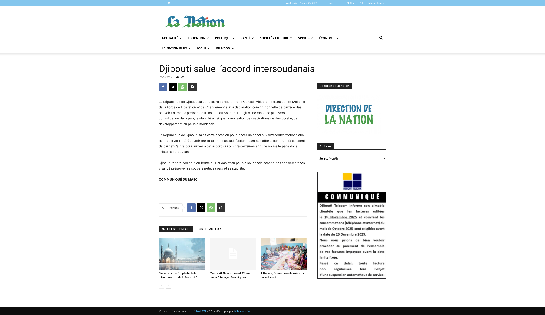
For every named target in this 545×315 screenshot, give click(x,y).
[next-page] (168, 286)
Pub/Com (223, 48)
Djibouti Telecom (376, 2)
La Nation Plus (174, 48)
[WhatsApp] (182, 87)
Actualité (170, 38)
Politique (223, 38)
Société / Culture (274, 38)
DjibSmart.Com (243, 311)
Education (196, 38)
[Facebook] (162, 3)
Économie (327, 38)
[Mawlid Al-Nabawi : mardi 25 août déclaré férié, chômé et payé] (233, 254)
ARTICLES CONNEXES (176, 229)
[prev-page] (161, 286)
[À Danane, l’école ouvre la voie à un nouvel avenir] (284, 254)
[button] (381, 38)
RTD (340, 2)
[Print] (192, 87)
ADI (361, 2)
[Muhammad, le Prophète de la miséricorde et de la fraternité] (182, 254)
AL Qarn (351, 2)
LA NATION (199, 311)
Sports (304, 38)
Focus (201, 48)
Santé (245, 38)
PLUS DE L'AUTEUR (208, 229)
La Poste (329, 2)
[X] (169, 3)
